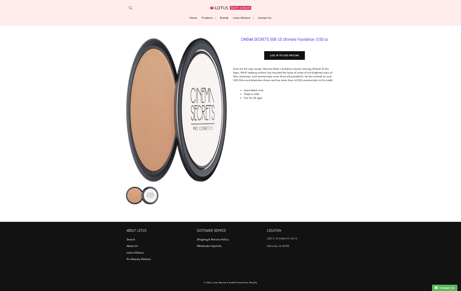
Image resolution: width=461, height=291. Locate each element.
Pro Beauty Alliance (139, 259)
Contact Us (446, 287)
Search (131, 239)
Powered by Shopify (246, 282)
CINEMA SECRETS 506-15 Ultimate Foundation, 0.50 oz (284, 39)
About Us (132, 246)
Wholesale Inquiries (209, 246)
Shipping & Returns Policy (213, 239)
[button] (131, 8)
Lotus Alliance (135, 252)
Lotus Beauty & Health (223, 282)
